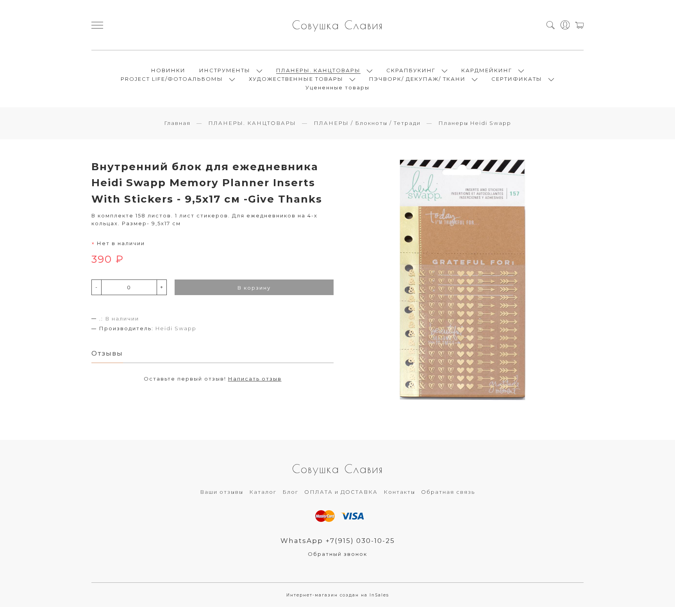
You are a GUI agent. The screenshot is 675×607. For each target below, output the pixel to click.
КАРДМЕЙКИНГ (486, 70)
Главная (177, 123)
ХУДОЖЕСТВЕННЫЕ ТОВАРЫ (296, 79)
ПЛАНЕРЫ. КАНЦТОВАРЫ (318, 70)
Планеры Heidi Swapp (474, 123)
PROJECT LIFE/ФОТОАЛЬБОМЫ (172, 79)
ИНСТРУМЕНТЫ (224, 70)
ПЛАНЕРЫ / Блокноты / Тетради (367, 123)
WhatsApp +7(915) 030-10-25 (337, 541)
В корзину (254, 288)
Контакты (399, 492)
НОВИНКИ (168, 70)
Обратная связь (448, 492)
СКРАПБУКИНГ (411, 70)
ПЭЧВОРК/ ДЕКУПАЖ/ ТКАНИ (417, 79)
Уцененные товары (337, 87)
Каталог (263, 492)
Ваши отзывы (221, 492)
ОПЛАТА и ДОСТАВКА (341, 492)
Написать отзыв (255, 379)
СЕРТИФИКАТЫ (516, 79)
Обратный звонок (337, 554)
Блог (290, 492)
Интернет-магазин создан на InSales (337, 595)
